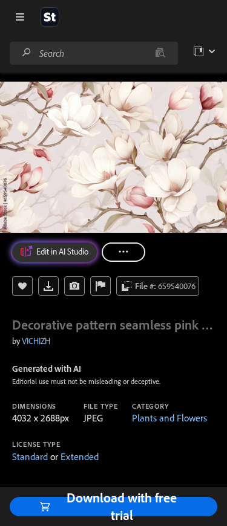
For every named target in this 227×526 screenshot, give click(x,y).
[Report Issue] (100, 286)
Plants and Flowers (169, 418)
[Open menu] (20, 17)
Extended (80, 456)
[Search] (26, 53)
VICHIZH (36, 341)
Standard (30, 456)
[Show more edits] (123, 252)
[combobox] (94, 53)
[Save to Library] (22, 286)
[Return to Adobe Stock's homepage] (49, 17)
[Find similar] (160, 53)
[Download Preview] (48, 286)
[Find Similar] (74, 286)
